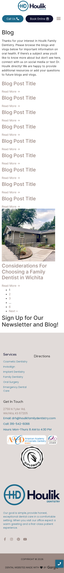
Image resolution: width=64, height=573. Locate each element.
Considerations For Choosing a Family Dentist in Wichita (24, 272)
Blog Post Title (19, 84)
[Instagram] (11, 539)
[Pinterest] (18, 539)
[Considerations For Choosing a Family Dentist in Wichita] (32, 235)
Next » (13, 311)
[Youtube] (25, 539)
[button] (58, 18)
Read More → (11, 91)
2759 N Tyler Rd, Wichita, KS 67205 (15, 411)
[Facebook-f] (4, 539)
